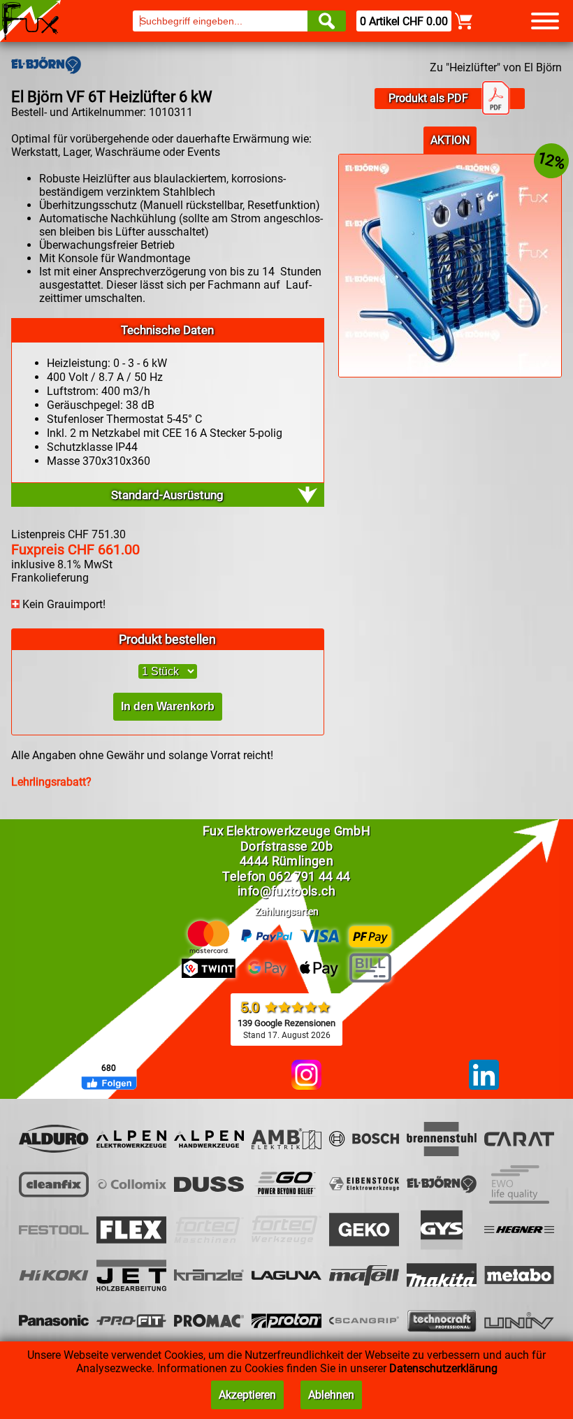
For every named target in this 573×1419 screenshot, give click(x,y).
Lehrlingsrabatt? (51, 781)
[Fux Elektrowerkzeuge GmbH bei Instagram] (306, 1076)
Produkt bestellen (167, 639)
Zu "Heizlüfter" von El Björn (496, 67)
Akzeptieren (247, 1395)
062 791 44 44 (310, 876)
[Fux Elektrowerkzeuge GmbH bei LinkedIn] (484, 1076)
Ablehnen (331, 1395)
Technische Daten (167, 330)
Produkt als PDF (428, 98)
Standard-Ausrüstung (167, 495)
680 (108, 1068)
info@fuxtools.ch (286, 891)
